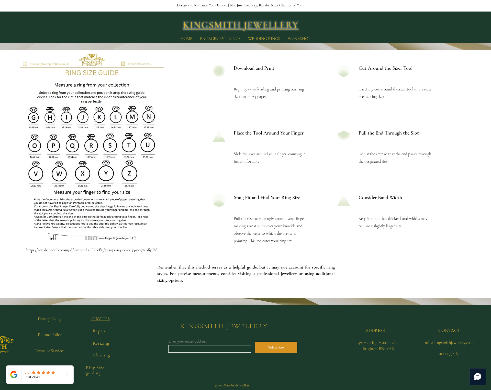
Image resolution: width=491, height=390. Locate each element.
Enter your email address (188, 341)
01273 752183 (449, 353)
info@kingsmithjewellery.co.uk (449, 342)
